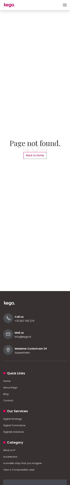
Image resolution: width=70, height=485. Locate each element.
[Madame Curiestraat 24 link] (8, 354)
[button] (65, 5)
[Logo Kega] (11, 305)
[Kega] (11, 5)
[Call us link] (8, 322)
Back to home (35, 155)
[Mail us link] (8, 338)
